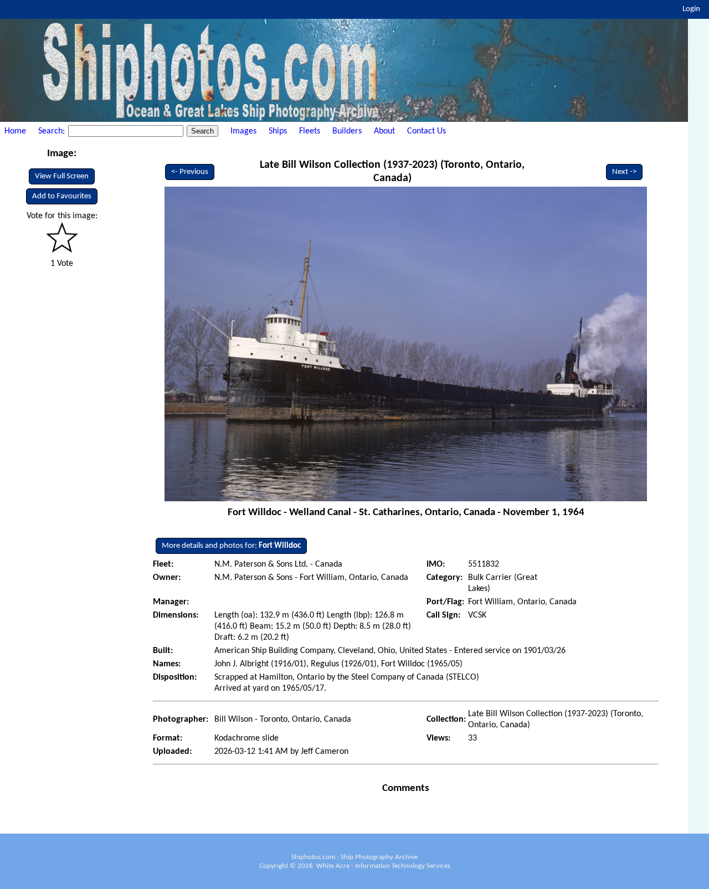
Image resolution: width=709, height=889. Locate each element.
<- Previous (189, 172)
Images (243, 131)
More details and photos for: (231, 546)
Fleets (309, 131)
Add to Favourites (61, 196)
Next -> (624, 172)
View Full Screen (62, 176)
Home (15, 131)
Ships (278, 131)
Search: (52, 131)
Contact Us (426, 131)
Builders (347, 131)
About (384, 131)
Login (691, 9)
